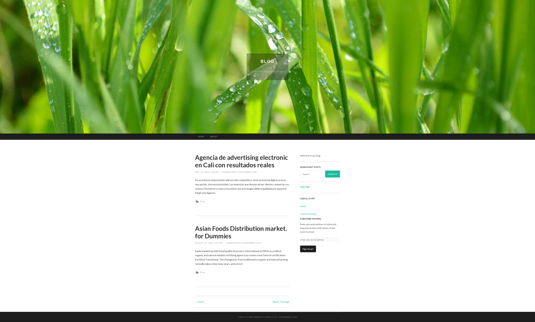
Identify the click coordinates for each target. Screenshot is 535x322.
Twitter (305, 187)
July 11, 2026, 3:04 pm (206, 172)
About (213, 136)
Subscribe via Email (310, 219)
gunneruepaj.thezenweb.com (239, 172)
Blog (267, 61)
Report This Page (281, 301)
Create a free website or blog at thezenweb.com (267, 317)
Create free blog (308, 213)
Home (201, 136)
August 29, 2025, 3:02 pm (209, 243)
